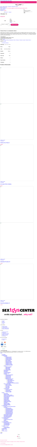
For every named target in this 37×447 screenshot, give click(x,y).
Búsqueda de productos (27, 10)
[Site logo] (18, 6)
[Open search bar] (24, 9)
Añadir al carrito (14, 24)
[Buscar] (24, 12)
